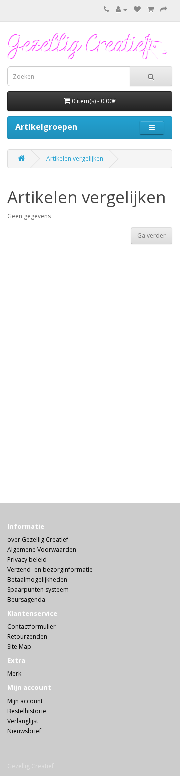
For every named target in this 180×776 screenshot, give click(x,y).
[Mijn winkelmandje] (151, 9)
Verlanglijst (23, 721)
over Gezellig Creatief (38, 539)
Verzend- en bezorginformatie (50, 569)
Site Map (20, 646)
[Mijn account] (122, 9)
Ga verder (152, 235)
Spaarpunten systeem (38, 589)
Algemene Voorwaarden (42, 549)
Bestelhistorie (27, 711)
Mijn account (25, 701)
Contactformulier (32, 626)
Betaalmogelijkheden (38, 579)
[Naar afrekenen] (164, 9)
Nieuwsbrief (25, 731)
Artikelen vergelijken (75, 158)
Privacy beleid (27, 559)
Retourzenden (28, 636)
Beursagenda (27, 599)
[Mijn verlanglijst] (137, 9)
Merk (15, 673)
